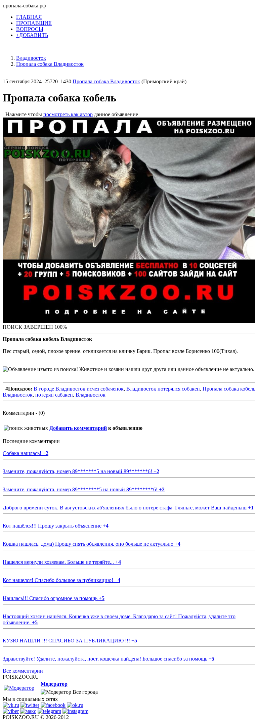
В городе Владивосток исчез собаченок (79, 389)
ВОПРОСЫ (29, 29)
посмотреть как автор (68, 114)
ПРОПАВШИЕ (34, 23)
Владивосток (90, 395)
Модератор (54, 684)
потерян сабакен (54, 395)
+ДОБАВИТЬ (32, 35)
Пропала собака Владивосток (106, 81)
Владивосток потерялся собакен (163, 389)
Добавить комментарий (78, 428)
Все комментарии (23, 671)
